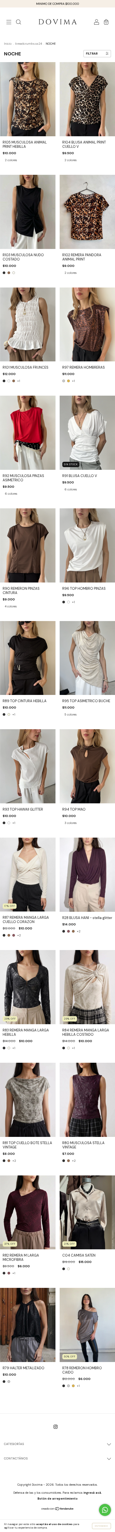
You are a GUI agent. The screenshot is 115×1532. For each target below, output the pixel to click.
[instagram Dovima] (55, 1427)
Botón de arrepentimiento (57, 1498)
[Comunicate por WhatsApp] (105, 1510)
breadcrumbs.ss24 (28, 44)
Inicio (7, 44)
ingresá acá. (92, 1493)
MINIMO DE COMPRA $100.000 (57, 4)
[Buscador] (18, 23)
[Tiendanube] (57, 1509)
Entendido (101, 1526)
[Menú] (8, 23)
